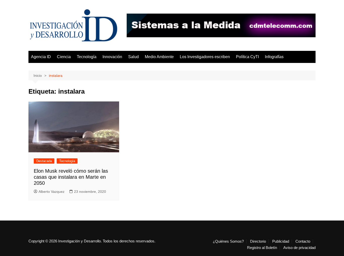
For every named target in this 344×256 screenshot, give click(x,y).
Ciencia (64, 57)
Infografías (274, 57)
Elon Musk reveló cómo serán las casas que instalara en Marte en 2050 (71, 177)
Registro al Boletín (262, 248)
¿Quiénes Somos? (228, 241)
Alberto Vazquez (51, 192)
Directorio (258, 241)
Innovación (112, 57)
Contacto (302, 241)
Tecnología (86, 57)
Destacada (44, 161)
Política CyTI (247, 57)
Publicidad (280, 241)
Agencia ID (41, 57)
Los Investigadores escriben (205, 57)
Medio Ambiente (159, 57)
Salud (133, 57)
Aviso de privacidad (299, 248)
